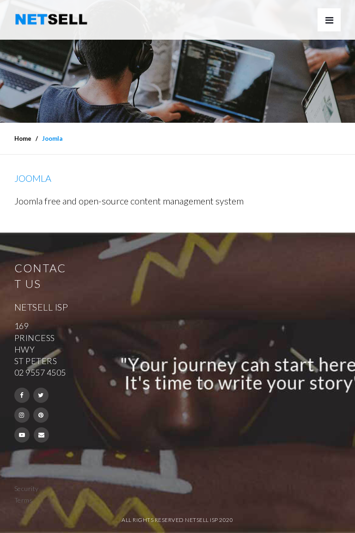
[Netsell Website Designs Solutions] (51, 19)
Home (22, 138)
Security (26, 488)
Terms (23, 500)
